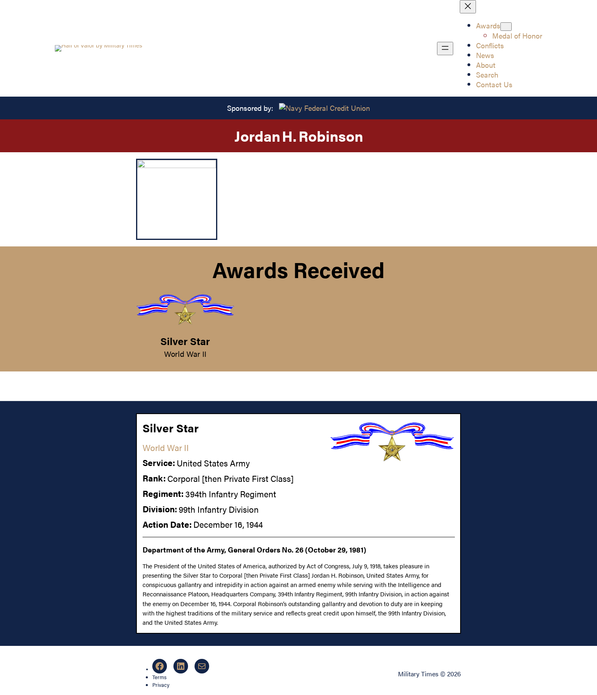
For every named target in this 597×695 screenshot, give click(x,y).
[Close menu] (468, 6)
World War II (185, 353)
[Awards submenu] (506, 26)
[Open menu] (445, 48)
